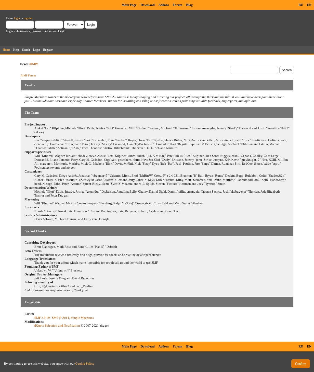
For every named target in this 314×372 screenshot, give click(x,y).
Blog (189, 5)
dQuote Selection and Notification (57, 325)
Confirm (300, 364)
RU (301, 5)
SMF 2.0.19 (42, 318)
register (28, 18)
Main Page (129, 5)
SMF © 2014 (60, 318)
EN (309, 5)
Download (148, 5)
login (17, 18)
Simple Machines (82, 318)
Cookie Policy (84, 363)
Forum (177, 5)
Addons (163, 5)
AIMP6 (34, 64)
